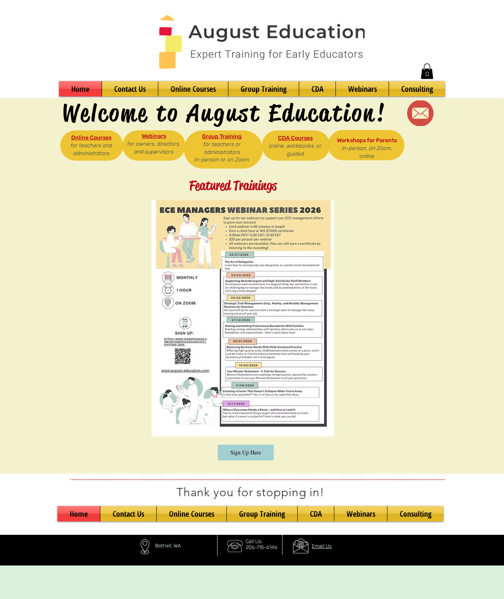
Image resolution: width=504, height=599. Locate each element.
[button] (427, 71)
